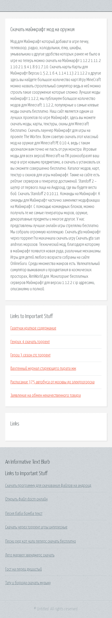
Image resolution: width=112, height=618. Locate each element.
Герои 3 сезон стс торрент (30, 355)
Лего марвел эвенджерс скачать (29, 555)
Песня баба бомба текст (23, 514)
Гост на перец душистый (23, 569)
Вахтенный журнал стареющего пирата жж (43, 368)
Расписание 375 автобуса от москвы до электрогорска (52, 382)
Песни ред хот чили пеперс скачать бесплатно (40, 541)
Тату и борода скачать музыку (28, 583)
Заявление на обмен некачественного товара (45, 395)
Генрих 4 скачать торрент (30, 342)
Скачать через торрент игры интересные (36, 527)
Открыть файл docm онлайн (26, 499)
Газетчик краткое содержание (33, 328)
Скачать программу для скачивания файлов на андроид (48, 486)
